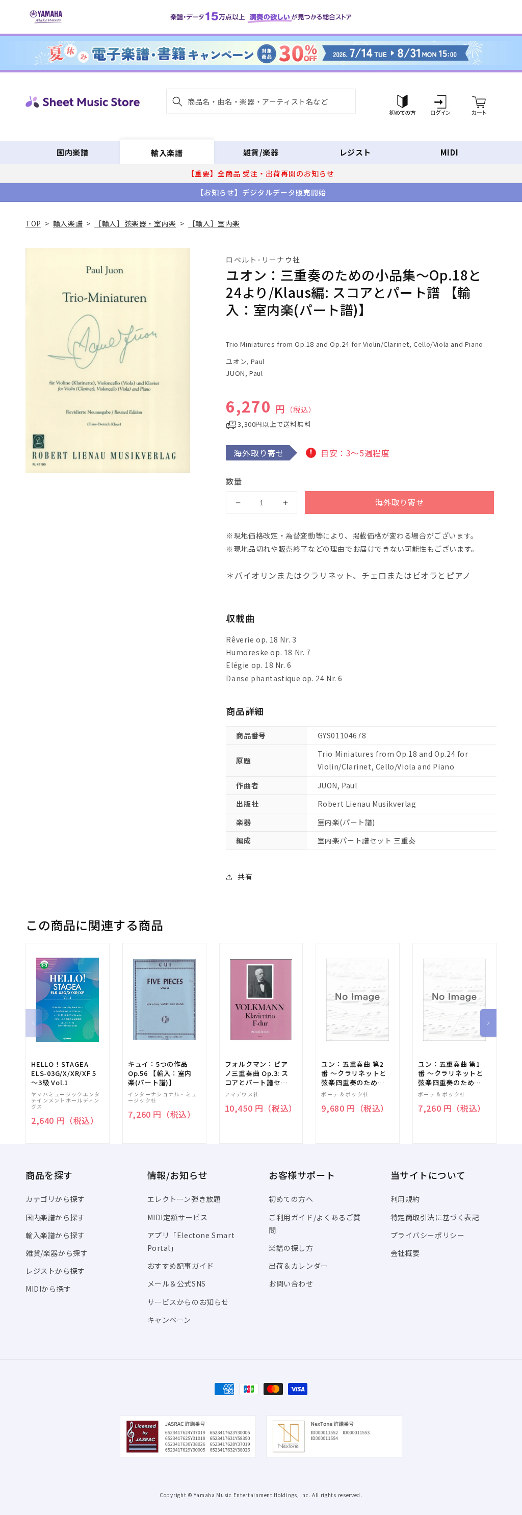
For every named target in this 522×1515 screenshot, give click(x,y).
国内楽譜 (72, 152)
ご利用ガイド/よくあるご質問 (315, 1223)
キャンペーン (169, 1320)
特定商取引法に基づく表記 (435, 1217)
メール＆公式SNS (176, 1283)
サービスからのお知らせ (188, 1302)
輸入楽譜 (166, 152)
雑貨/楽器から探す (56, 1253)
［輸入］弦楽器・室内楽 (135, 223)
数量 (234, 481)
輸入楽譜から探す (55, 1235)
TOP (33, 223)
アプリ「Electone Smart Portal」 (191, 1241)
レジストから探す (55, 1271)
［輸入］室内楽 (214, 223)
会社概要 (405, 1253)
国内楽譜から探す (55, 1217)
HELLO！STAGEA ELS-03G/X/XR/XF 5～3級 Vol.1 (63, 1073)
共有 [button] (245, 876)
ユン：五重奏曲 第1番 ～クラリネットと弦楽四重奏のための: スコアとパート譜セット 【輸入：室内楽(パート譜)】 (450, 1074)
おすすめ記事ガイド (180, 1266)
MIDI (449, 152)
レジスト (355, 152)
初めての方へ (291, 1199)
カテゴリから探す (55, 1199)
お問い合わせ (291, 1283)
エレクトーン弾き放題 (184, 1199)
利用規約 (405, 1199)
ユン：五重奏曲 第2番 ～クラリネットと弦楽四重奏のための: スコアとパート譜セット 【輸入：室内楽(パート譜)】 (353, 1074)
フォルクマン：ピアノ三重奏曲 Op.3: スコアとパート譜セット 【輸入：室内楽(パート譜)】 (257, 1074)
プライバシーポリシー (427, 1235)
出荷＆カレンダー (298, 1266)
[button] (261, 101)
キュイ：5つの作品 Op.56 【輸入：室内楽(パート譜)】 (160, 1073)
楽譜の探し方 (291, 1248)
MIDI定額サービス (177, 1217)
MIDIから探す (48, 1288)
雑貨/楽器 (260, 152)
